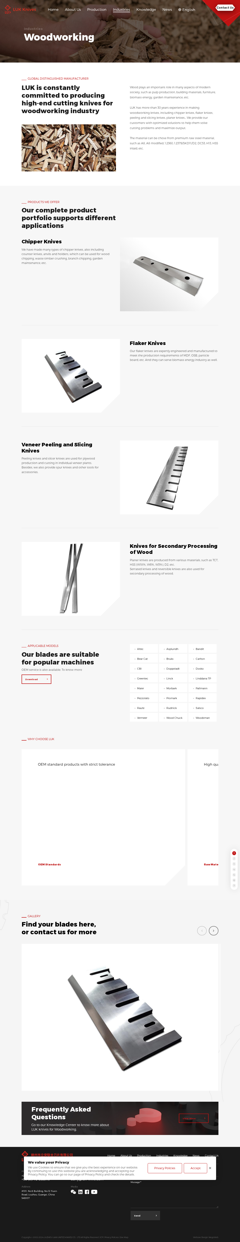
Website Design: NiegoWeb (205, 1237)
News (196, 1155)
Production (144, 1155)
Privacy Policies (112, 1237)
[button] (213, 931)
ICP (101, 1237)
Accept (196, 1168)
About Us (126, 1155)
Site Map (124, 1237)
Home (111, 1155)
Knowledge (180, 1155)
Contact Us (211, 1155)
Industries (162, 1155)
